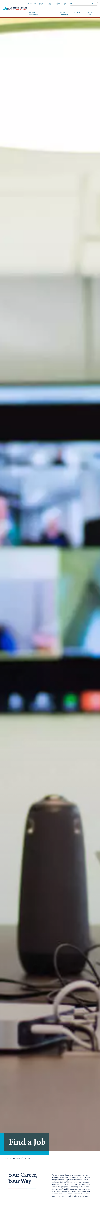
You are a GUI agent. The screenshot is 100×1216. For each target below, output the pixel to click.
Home (6, 1158)
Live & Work (90, 12)
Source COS (41, 3)
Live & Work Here (16, 1158)
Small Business (64, 12)
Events (30, 3)
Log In (65, 3)
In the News (49, 3)
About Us (58, 3)
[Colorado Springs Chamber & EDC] (14, 8)
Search (94, 4)
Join (35, 3)
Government (79, 11)
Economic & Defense (34, 12)
